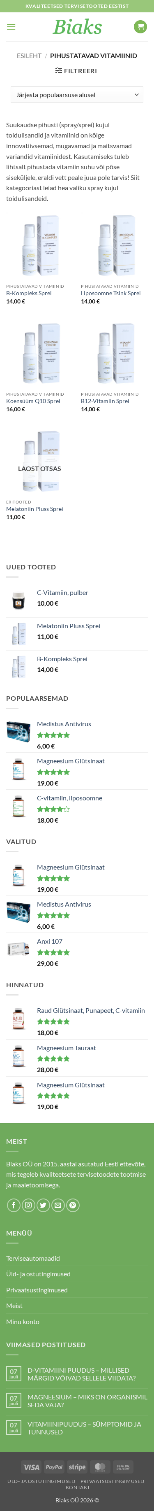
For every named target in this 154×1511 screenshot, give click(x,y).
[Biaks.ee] (77, 27)
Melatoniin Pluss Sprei (34, 509)
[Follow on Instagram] (28, 1205)
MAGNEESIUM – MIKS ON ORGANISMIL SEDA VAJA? (87, 1400)
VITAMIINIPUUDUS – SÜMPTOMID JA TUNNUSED (84, 1428)
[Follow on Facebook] (14, 1205)
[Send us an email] (58, 1205)
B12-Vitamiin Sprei (105, 401)
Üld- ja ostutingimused (38, 1274)
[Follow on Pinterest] (73, 1205)
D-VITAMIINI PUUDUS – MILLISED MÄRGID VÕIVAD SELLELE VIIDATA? (82, 1374)
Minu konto (22, 1321)
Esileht (29, 55)
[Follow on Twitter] (43, 1205)
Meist (14, 1305)
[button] (11, 26)
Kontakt (78, 1487)
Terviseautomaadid (33, 1258)
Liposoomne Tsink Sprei (111, 293)
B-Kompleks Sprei (29, 293)
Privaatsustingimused (37, 1290)
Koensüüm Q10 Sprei (33, 401)
